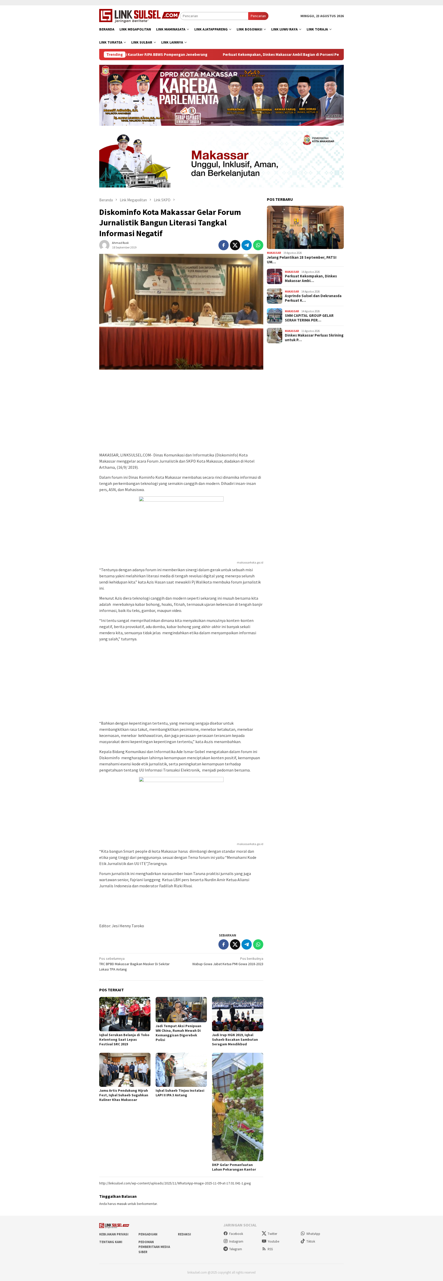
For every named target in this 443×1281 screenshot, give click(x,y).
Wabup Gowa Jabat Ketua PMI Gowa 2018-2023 (227, 961)
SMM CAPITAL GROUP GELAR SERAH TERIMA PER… (309, 317)
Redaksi (184, 1234)
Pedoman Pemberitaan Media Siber (154, 1247)
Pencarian (258, 16)
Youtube (273, 1241)
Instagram (236, 1241)
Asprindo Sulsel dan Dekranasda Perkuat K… (313, 298)
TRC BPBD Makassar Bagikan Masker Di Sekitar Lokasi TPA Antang (134, 964)
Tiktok (310, 1241)
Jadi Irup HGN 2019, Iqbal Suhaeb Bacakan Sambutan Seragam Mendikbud (235, 1039)
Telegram (235, 1249)
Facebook (236, 1234)
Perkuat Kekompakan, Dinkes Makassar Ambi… (311, 278)
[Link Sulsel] (139, 15)
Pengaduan (147, 1234)
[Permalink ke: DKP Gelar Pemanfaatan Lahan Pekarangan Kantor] (237, 1107)
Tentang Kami (110, 1242)
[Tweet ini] (235, 245)
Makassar (274, 253)
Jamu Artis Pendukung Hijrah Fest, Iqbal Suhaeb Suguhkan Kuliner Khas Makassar (123, 1095)
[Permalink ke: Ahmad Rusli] (104, 245)
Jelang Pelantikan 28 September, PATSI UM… (301, 259)
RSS (270, 1249)
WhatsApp (313, 1234)
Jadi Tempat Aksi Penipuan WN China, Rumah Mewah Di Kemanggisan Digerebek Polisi (178, 1033)
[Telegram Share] (246, 245)
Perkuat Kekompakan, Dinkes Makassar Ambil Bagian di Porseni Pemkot (246, 54)
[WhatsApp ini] (258, 245)
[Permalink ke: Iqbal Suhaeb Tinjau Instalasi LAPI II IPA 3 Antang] (181, 1070)
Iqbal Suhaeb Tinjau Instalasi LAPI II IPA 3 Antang (180, 1092)
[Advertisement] (181, 413)
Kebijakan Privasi (113, 1234)
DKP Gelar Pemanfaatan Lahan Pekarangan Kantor (234, 1167)
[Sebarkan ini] (223, 245)
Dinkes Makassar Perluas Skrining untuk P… (314, 337)
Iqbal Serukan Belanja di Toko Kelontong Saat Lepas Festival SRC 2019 (124, 1039)
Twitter (272, 1234)
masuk (122, 1203)
